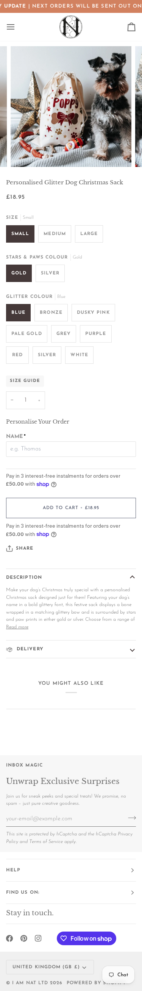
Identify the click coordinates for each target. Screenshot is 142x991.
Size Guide (25, 381)
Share (24, 548)
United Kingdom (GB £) (46, 967)
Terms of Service (46, 841)
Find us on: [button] (22, 892)
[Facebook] (9, 938)
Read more (17, 627)
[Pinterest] (23, 938)
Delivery (29, 649)
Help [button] (13, 870)
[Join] (129, 818)
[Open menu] (17, 27)
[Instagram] (38, 938)
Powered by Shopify (96, 983)
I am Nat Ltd (30, 983)
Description (24, 577)
